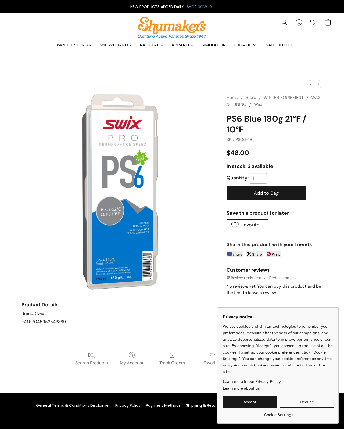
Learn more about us (241, 388)
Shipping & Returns (203, 405)
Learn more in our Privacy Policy (252, 381)
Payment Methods (163, 405)
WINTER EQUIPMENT (284, 97)
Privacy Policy (128, 405)
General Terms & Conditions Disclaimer (73, 405)
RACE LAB (150, 45)
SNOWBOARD (114, 45)
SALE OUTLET (279, 45)
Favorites (212, 363)
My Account (132, 363)
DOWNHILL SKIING (70, 45)
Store (251, 97)
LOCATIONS (246, 45)
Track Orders (172, 363)
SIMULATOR (213, 45)
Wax (258, 104)
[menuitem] (311, 84)
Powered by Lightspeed (172, 414)
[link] (200, 6)
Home (232, 97)
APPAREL (181, 45)
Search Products (91, 363)
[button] (172, 27)
